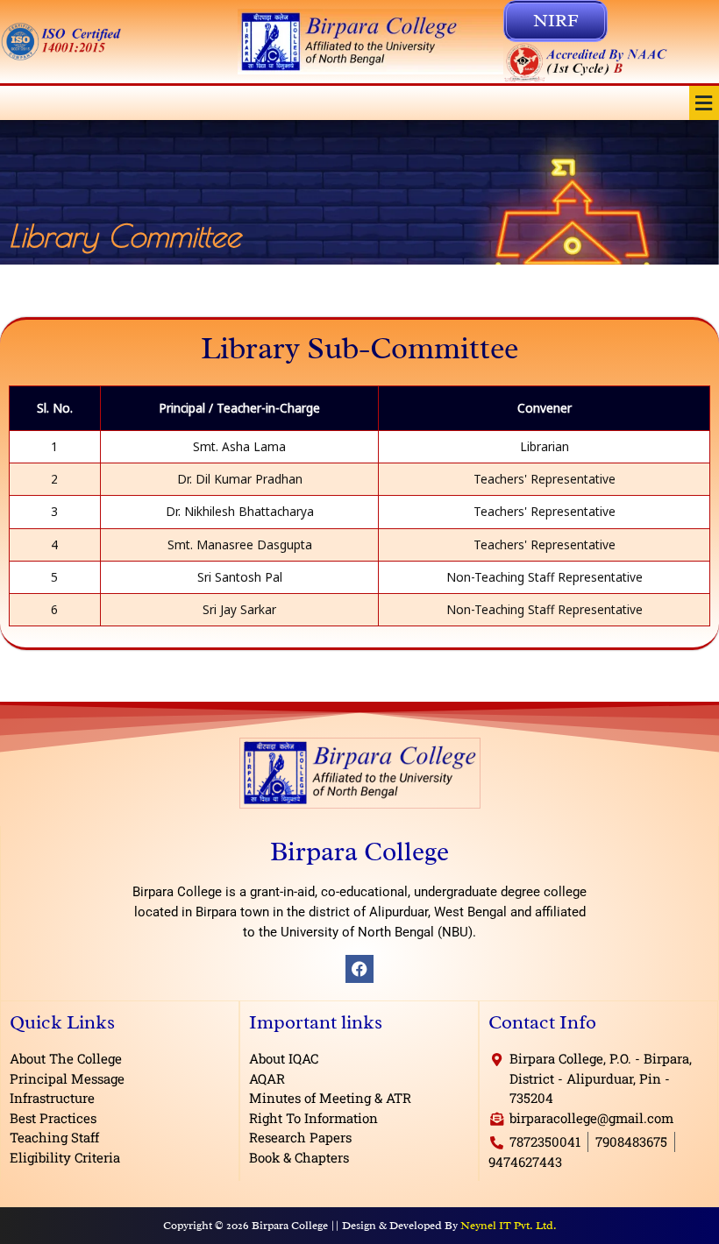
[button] (704, 102)
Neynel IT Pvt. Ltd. (508, 1225)
